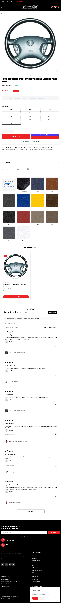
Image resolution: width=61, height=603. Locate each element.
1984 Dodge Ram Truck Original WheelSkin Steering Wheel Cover (14, 284)
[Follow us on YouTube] (13, 564)
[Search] (5, 7)
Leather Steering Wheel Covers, (20, 147)
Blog (33, 572)
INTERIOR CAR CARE (28, 149)
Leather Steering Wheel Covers (41, 149)
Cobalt (49, 119)
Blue (11, 123)
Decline (41, 598)
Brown (30, 112)
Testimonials (35, 567)
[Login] (58, 7)
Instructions (33, 98)
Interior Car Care (36, 581)
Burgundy (49, 116)
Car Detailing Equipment (37, 586)
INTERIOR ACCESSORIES (17, 149)
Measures (17, 98)
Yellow (30, 119)
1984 (6, 149)
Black (11, 109)
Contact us (34, 558)
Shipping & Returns (9, 169)
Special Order (41, 98)
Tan (49, 112)
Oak (11, 116)
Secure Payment (34, 169)
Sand (30, 116)
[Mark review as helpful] (55, 346)
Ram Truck (52, 149)
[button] (29, 312)
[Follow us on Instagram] (10, 564)
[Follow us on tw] (6, 564)
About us (34, 556)
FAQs (33, 565)
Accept (35, 598)
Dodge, (10, 147)
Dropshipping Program (37, 570)
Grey (11, 112)
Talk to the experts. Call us (13, 1)
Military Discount (5, 586)
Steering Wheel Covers (48, 147)
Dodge (10, 149)
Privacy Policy (35, 563)
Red (11, 119)
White (30, 109)
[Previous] (2, 75)
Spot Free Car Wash (6, 584)
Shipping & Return (36, 560)
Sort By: (46, 327)
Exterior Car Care (36, 584)
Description (6, 162)
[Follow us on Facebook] (2, 564)
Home (4, 13)
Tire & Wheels (35, 579)
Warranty (22, 169)
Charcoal (49, 109)
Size (24, 98)
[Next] (58, 75)
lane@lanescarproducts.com (54, 1)
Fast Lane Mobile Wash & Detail (9, 581)
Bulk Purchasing (5, 579)
